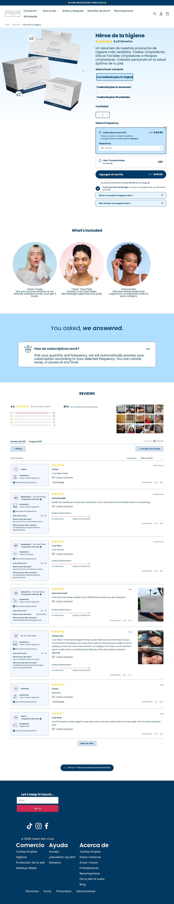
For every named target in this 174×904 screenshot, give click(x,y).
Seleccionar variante (109, 69)
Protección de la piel (30, 863)
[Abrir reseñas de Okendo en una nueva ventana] (153, 441)
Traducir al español (64, 477)
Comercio (30, 11)
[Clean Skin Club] (12, 14)
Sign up (37, 808)
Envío (47, 891)
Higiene (21, 857)
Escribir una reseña (152, 449)
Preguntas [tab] (35, 442)
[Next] (83, 71)
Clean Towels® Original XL (29, 478)
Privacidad (63, 891)
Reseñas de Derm (98, 11)
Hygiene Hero (24, 726)
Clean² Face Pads (26, 554)
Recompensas (123, 11)
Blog (82, 884)
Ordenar (132, 458)
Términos (32, 891)
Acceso (54, 852)
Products (16, 25)
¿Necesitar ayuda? (62, 857)
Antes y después (73, 11)
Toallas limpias (26, 852)
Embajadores (89, 868)
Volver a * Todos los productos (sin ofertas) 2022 (88, 768)
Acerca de (50, 11)
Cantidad (102, 106)
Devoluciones (85, 891)
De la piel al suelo (91, 879)
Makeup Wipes (26, 868)
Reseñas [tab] (18, 442)
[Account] (161, 13)
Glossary (55, 863)
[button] (114, 41)
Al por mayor (88, 863)
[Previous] (3, 71)
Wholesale (30, 16)
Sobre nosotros (90, 857)
